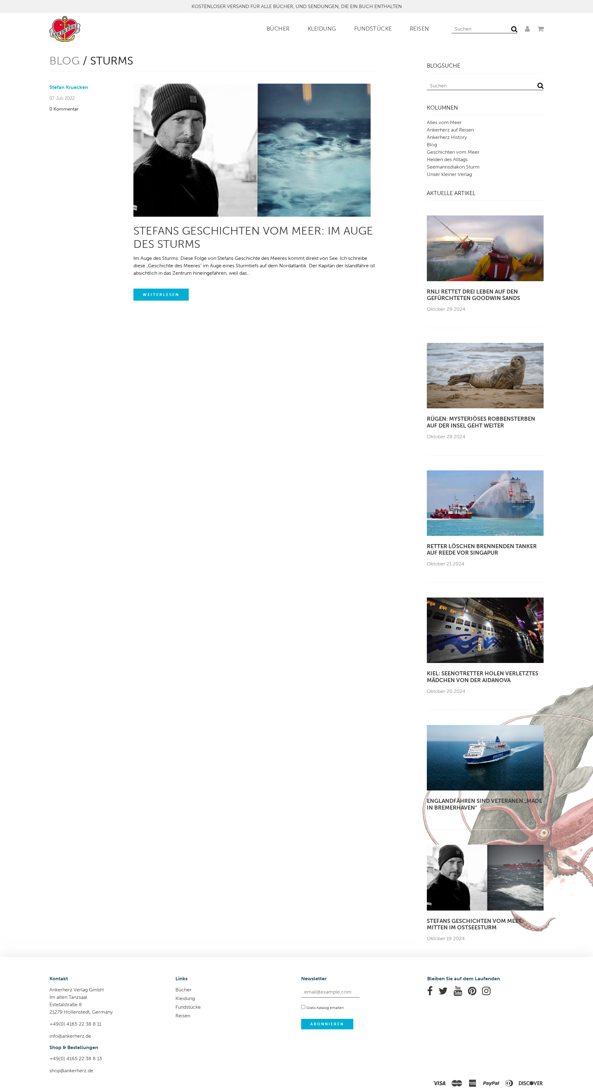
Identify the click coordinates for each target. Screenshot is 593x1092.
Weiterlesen (161, 294)
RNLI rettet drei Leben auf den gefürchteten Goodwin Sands (473, 295)
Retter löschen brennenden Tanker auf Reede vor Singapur (482, 549)
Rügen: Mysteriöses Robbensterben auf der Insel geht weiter (481, 422)
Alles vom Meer (444, 122)
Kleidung (322, 28)
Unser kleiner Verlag (449, 174)
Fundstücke (373, 28)
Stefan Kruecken (68, 87)
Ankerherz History (447, 137)
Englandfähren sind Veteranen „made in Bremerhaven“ (484, 804)
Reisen (419, 28)
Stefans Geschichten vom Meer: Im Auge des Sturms (253, 237)
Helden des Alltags (447, 159)
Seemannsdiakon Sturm (453, 167)
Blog (64, 60)
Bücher (278, 28)
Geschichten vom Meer (453, 152)
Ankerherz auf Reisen (450, 130)
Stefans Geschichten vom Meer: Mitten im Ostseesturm (475, 924)
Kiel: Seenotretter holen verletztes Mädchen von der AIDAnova (482, 677)
